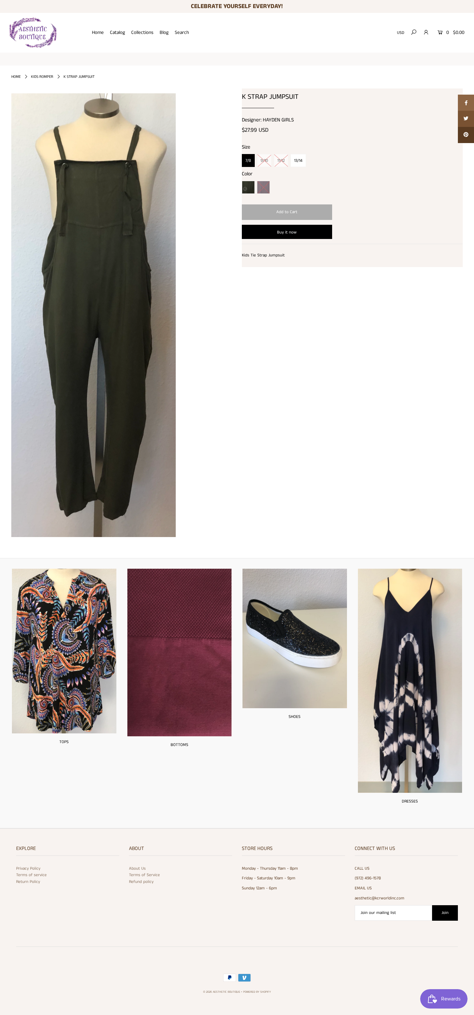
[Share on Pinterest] (466, 135)
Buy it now (287, 232)
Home (98, 32)
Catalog (117, 32)
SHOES (295, 717)
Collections (142, 32)
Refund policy (141, 882)
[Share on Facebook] (466, 103)
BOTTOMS (179, 745)
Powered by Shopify (257, 992)
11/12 (281, 161)
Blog (164, 32)
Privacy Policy (28, 868)
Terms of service (31, 875)
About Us (137, 868)
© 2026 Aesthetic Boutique (221, 992)
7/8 (248, 161)
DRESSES (410, 801)
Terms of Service (144, 875)
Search (182, 32)
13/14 (298, 161)
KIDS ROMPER (42, 76)
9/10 (264, 161)
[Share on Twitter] (466, 119)
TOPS (64, 742)
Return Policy (28, 882)
